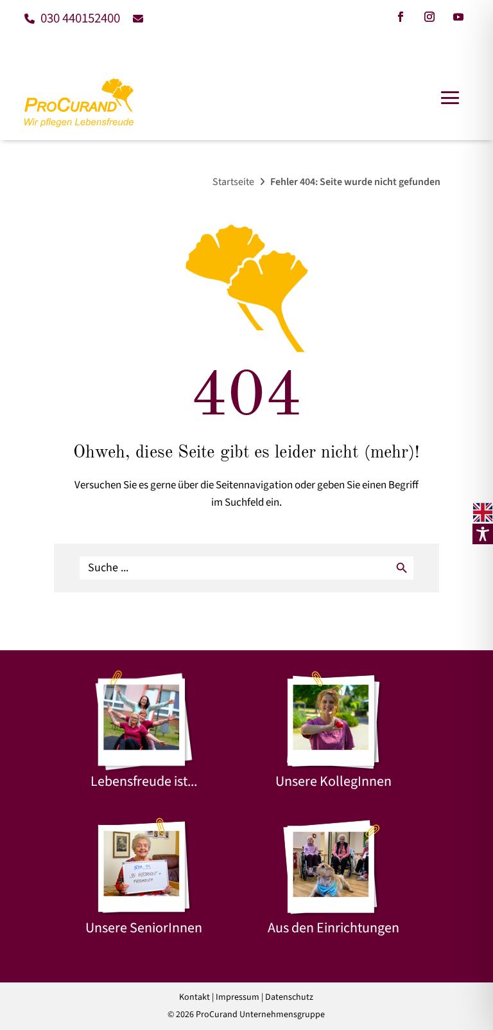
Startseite (233, 182)
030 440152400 (79, 18)
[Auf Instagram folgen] (429, 16)
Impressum (237, 997)
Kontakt (194, 997)
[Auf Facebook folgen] (400, 16)
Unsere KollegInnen (333, 781)
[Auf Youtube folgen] (458, 16)
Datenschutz (289, 997)
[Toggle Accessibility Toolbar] (482, 534)
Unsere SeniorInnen (143, 928)
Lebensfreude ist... (144, 781)
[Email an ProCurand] (133, 18)
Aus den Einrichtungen (333, 928)
